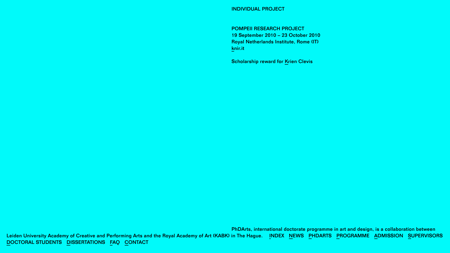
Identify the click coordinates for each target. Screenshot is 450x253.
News (296, 236)
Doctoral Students (34, 243)
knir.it (238, 49)
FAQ (115, 243)
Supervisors (425, 236)
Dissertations (86, 243)
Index (276, 236)
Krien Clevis (299, 62)
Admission (388, 236)
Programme (352, 236)
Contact (136, 243)
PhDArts (320, 236)
